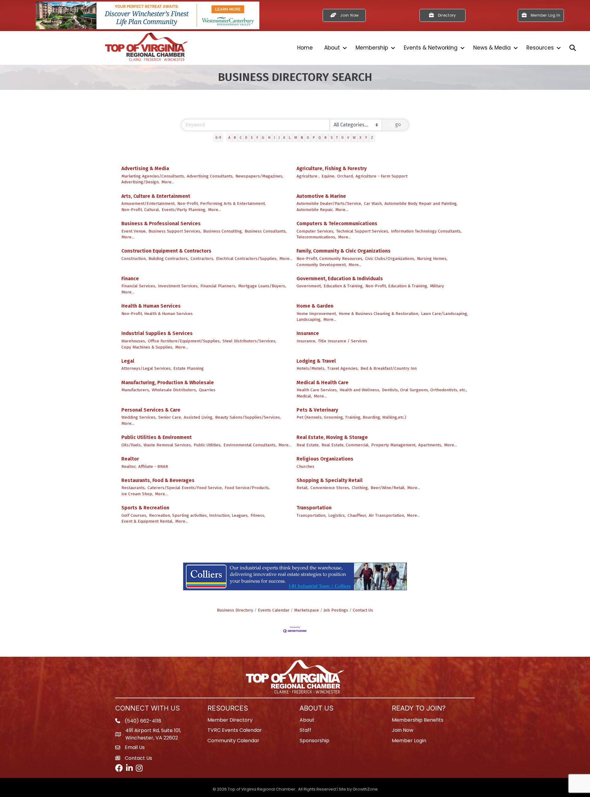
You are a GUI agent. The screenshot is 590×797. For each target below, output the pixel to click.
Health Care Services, (317, 390)
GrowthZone (365, 789)
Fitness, (257, 515)
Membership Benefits (417, 719)
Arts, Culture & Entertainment (155, 196)
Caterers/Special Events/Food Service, (185, 487)
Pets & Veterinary (317, 410)
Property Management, (393, 445)
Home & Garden (315, 306)
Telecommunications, (316, 237)
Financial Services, (138, 286)
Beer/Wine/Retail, (388, 487)
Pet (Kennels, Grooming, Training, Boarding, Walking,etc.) (351, 417)
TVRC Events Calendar (234, 730)
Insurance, (306, 341)
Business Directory (235, 610)
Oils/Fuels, (131, 445)
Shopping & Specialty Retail (330, 480)
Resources (540, 47)
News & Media (492, 47)
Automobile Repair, (315, 209)
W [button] (354, 138)
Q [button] (319, 138)
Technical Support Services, (362, 231)
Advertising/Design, (140, 182)
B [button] (235, 138)
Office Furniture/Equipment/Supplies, (184, 341)
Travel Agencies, (343, 368)
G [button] (263, 138)
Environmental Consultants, (250, 445)
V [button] (348, 138)
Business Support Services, (174, 231)
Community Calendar (233, 740)
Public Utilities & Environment (156, 437)
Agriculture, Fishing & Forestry (332, 168)
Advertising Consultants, (210, 176)
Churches (305, 466)
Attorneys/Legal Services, (146, 368)
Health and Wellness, (360, 390)
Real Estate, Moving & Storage (332, 437)
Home (305, 47)
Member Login (409, 740)
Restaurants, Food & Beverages (158, 480)
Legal (127, 361)
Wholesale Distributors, (174, 390)
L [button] (289, 138)
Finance (130, 278)
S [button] (331, 138)
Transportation (314, 508)
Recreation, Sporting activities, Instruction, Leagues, (199, 515)
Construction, (134, 258)
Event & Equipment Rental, (147, 521)
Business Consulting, (223, 231)
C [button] (241, 138)
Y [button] (366, 138)
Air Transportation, (387, 515)
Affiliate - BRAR (153, 466)
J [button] (279, 138)
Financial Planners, (218, 286)
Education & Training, (344, 286)
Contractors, (202, 258)
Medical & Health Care (322, 382)
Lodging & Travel (316, 361)
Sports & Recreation (145, 508)
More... (167, 182)
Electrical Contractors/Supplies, (246, 258)
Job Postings (336, 610)
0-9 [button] (218, 138)
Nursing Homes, (432, 258)
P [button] (314, 138)
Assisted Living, (198, 417)
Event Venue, (134, 231)
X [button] (360, 138)
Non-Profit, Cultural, (140, 209)
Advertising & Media (145, 168)
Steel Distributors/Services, (249, 341)
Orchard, (345, 176)
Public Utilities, (208, 445)
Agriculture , (308, 176)
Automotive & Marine (321, 196)
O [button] (308, 138)
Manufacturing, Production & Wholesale (167, 382)
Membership (372, 47)
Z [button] (372, 138)
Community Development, (322, 264)
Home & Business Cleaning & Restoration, (379, 313)
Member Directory (230, 719)
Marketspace (306, 610)
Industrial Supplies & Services (157, 333)
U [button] (342, 138)
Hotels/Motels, (311, 368)
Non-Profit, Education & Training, (396, 286)
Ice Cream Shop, (137, 493)
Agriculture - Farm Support (381, 176)
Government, (309, 286)
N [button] (302, 138)
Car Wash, (373, 203)
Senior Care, (170, 417)
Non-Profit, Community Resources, (330, 258)
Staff (305, 730)
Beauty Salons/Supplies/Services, (248, 417)
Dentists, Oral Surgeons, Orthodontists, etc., (424, 390)
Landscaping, (309, 319)
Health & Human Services (151, 306)
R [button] (325, 138)
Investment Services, (178, 286)
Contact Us (363, 610)
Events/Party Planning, (184, 209)
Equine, (328, 176)
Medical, (304, 396)
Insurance (308, 333)
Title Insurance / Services (342, 341)
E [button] (252, 138)
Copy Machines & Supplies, (147, 347)
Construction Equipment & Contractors (166, 251)
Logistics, (337, 515)
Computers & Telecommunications (337, 223)
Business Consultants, (266, 231)
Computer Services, (315, 231)
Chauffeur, (357, 515)
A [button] (229, 138)
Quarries (207, 390)
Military (437, 286)
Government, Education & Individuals (340, 278)
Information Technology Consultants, (426, 231)
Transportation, (311, 515)
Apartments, (430, 445)
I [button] (274, 138)
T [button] (337, 138)
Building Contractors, (168, 258)
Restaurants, (133, 487)
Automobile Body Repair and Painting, (421, 203)
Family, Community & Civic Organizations (344, 251)
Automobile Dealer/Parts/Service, (329, 203)
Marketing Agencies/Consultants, (153, 176)
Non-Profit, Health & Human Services (157, 313)
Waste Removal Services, (168, 445)
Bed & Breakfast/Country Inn (388, 368)
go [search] (398, 124)
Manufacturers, (135, 390)
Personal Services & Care (150, 410)
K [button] (284, 138)
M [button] (295, 138)
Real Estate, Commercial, (345, 445)
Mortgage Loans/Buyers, (262, 286)
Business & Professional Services (161, 223)
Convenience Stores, (330, 487)
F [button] (257, 138)
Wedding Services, (138, 417)
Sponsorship (314, 740)
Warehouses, (133, 341)
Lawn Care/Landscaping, (444, 313)
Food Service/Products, (247, 487)
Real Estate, (308, 445)
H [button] (269, 138)
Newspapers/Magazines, (259, 176)
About (332, 47)
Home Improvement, (317, 313)
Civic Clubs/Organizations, (390, 258)
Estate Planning (188, 368)
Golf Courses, (134, 515)
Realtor (130, 459)
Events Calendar (273, 610)
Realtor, (128, 466)
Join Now (402, 730)
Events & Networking (431, 47)
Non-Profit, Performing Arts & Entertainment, (221, 203)
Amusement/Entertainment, (148, 203)
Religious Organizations (325, 459)
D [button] (246, 138)
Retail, (303, 487)
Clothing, (360, 487)
